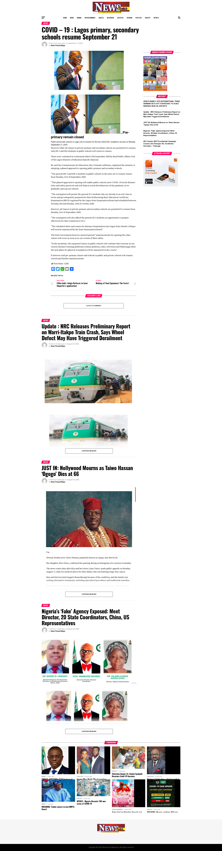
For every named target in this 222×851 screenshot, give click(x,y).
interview (110, 17)
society (147, 17)
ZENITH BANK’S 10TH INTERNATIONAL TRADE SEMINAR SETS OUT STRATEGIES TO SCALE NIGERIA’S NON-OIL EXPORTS (161, 103)
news (72, 17)
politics (139, 17)
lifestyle (120, 17)
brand (79, 17)
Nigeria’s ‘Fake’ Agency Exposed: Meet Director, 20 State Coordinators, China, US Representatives (160, 133)
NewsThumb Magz (58, 45)
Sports (156, 17)
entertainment (90, 17)
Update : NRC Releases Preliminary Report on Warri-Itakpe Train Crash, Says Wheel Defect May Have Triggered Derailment (161, 114)
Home (65, 17)
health (101, 17)
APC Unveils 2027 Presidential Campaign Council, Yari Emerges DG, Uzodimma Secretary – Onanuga (159, 143)
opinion (129, 17)
